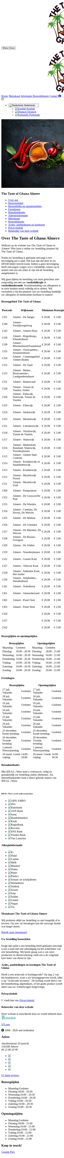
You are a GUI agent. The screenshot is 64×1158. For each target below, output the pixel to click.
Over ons (13, 200)
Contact (53, 96)
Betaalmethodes (16, 212)
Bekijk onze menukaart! (14, 932)
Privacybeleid (15, 227)
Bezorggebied (15, 203)
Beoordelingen (41, 96)
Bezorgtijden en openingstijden (25, 206)
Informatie (27, 96)
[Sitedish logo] (5, 1024)
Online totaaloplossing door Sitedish (20, 1155)
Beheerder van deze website (23, 230)
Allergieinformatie (18, 215)
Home (4, 96)
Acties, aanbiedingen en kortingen (26, 224)
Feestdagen (14, 209)
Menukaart (14, 96)
